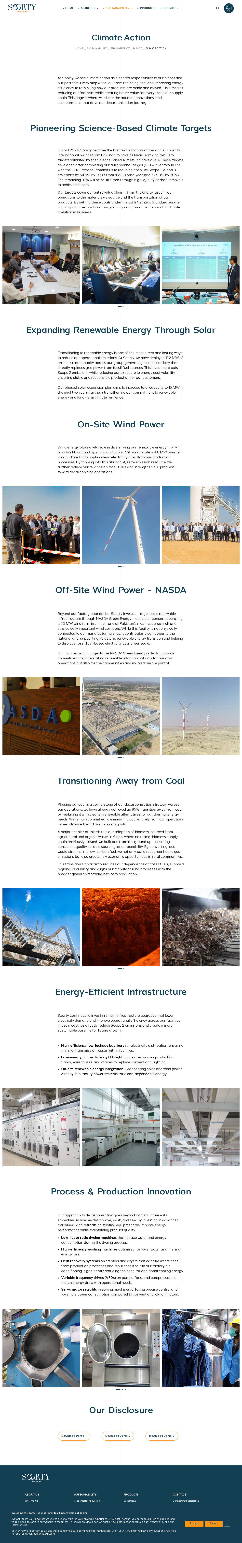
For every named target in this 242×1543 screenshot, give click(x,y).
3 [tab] (125, 1389)
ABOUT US (32, 1494)
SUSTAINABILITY (97, 48)
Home (79, 48)
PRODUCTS (131, 1494)
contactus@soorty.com (41, 1534)
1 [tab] (120, 306)
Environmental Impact (126, 48)
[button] (217, 8)
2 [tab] (123, 306)
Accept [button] (194, 1523)
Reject (214, 1523)
